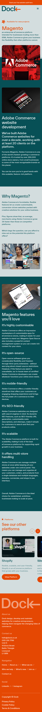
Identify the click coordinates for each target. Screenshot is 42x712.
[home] (11, 8)
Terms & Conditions (11, 708)
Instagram (18, 686)
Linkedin (5, 686)
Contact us (6, 674)
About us (13, 665)
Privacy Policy (8, 701)
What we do (27, 665)
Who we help (7, 669)
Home (4, 665)
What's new (21, 669)
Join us (31, 669)
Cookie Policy (8, 705)
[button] (37, 8)
